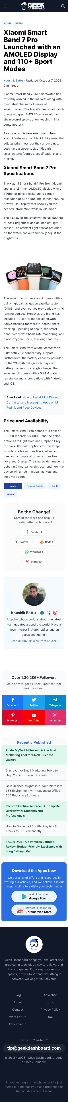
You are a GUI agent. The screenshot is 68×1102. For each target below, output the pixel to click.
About (18, 1002)
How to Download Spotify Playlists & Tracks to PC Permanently (31, 828)
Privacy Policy (50, 1009)
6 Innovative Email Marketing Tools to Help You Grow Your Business (32, 773)
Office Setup (17, 1024)
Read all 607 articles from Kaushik (34, 641)
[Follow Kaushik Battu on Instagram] (55, 613)
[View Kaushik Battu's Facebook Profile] (42, 613)
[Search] (63, 6)
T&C (50, 1017)
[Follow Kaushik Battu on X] (48, 613)
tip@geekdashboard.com (34, 1048)
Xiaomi (10, 494)
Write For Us (17, 1017)
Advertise (50, 995)
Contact (17, 1009)
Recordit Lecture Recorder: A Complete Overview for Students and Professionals (33, 810)
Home (7, 23)
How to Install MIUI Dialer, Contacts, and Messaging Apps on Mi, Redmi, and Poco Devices (33, 402)
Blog (18, 995)
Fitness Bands (35, 486)
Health (54, 486)
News (19, 23)
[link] (42, 613)
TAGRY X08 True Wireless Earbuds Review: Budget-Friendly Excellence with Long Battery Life (34, 846)
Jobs (50, 1002)
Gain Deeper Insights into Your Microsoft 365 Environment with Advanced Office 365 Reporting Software (34, 790)
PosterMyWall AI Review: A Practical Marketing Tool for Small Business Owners (31, 754)
